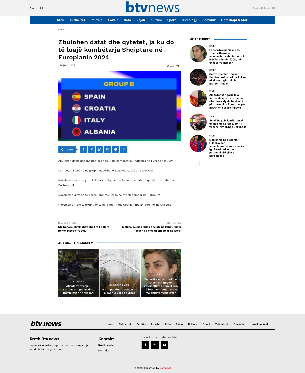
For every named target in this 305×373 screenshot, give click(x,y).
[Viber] (123, 149)
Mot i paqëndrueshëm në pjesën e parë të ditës (119, 291)
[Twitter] (91, 149)
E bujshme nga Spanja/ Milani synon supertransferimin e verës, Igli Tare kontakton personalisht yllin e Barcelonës (227, 147)
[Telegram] (115, 149)
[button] (37, 8)
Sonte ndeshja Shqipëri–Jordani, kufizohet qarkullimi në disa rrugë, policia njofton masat (227, 78)
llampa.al (165, 367)
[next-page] (66, 303)
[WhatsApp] (99, 149)
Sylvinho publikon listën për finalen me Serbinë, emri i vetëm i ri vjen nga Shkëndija (227, 124)
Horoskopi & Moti (119, 285)
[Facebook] (83, 149)
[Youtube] (164, 345)
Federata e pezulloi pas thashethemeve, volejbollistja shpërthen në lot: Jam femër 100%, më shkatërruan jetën (161, 286)
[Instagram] (155, 345)
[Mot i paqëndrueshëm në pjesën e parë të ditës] (120, 273)
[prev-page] (60, 303)
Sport (61, 29)
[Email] (107, 149)
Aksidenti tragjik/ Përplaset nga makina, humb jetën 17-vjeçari (78, 289)
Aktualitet (78, 281)
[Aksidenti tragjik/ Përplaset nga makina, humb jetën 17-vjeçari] (78, 273)
